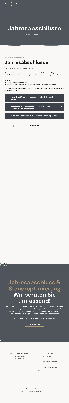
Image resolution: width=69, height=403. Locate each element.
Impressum (29, 389)
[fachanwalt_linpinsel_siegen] (34, 394)
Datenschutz (39, 389)
